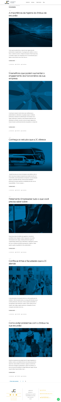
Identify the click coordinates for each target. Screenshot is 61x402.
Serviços (30, 392)
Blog (44, 2)
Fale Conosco (38, 2)
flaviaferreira (12, 64)
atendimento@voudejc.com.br (46, 393)
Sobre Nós (28, 2)
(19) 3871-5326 (43, 390)
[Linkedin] (16, 394)
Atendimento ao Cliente (31, 394)
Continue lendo (12, 60)
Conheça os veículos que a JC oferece (27, 139)
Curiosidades (24, 64)
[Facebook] (10, 394)
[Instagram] (13, 394)
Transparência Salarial (30, 395)
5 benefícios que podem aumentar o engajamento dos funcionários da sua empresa (27, 76)
